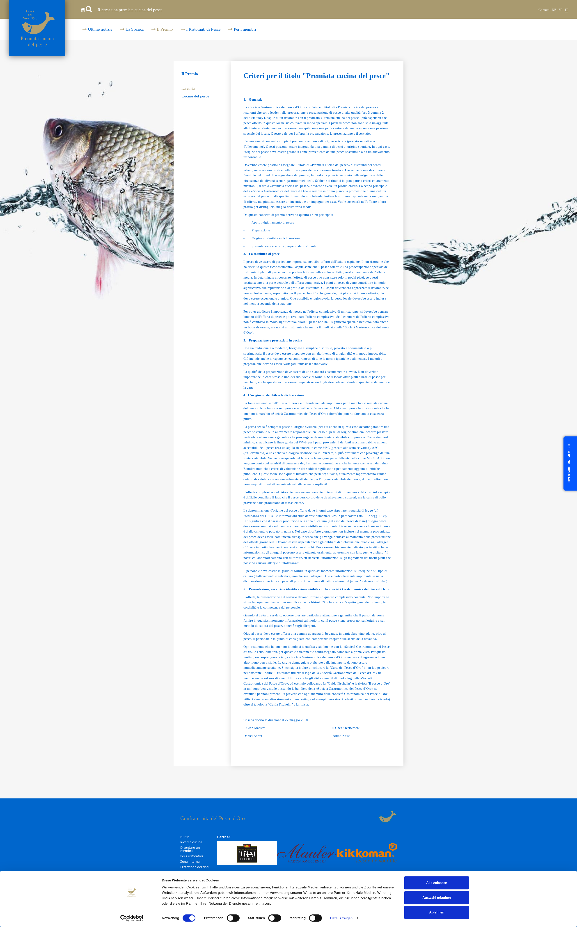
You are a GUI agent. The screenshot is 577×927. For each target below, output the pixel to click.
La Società (134, 29)
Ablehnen (436, 912)
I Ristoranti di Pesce (202, 29)
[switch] (233, 918)
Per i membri (244, 29)
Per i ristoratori (191, 856)
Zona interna (190, 861)
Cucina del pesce (195, 96)
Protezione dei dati (194, 867)
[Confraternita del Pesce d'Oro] (37, 28)
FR (561, 10)
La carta (188, 88)
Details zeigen (341, 918)
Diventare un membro (190, 849)
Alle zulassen (436, 883)
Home (184, 836)
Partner (223, 836)
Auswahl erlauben (436, 897)
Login (375, 816)
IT (566, 10)
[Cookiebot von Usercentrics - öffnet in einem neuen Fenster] (132, 918)
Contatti (544, 10)
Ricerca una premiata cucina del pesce (129, 9)
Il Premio (164, 29)
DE (554, 10)
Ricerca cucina (191, 842)
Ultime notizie (99, 29)
